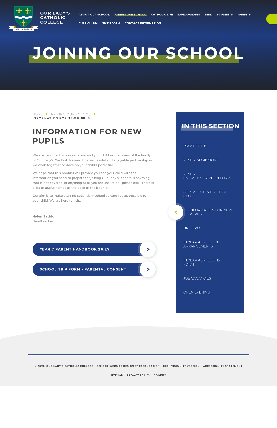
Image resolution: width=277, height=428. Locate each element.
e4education (149, 366)
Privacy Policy (138, 375)
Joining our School (71, 114)
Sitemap (116, 375)
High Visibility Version (181, 366)
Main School (38, 114)
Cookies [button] (160, 375)
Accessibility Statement (223, 366)
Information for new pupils (61, 118)
